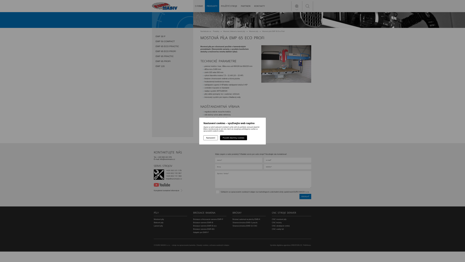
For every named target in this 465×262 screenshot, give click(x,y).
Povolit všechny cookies (233, 137)
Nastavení (210, 137)
